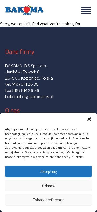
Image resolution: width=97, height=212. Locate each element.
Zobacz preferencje (48, 200)
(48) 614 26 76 (26, 90)
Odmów (48, 186)
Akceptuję (48, 171)
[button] (89, 119)
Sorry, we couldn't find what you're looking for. (45, 112)
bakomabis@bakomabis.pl (29, 96)
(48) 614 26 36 (25, 84)
